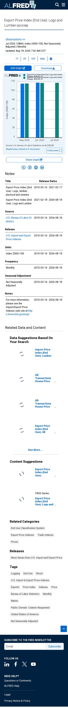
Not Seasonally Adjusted (24, 621)
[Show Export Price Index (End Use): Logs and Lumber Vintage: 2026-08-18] (45, 78)
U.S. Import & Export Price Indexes (30, 580)
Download (47, 68)
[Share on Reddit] (36, 167)
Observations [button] (14, 39)
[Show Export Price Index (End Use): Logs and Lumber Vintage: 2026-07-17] (45, 75)
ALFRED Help (11, 685)
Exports (15, 587)
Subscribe (54, 646)
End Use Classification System (27, 528)
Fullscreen (53, 150)
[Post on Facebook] (30, 167)
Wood (39, 573)
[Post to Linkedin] (42, 167)
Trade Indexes (45, 534)
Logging (15, 573)
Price (54, 587)
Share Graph (33, 159)
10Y (33, 58)
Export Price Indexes (22, 534)
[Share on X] (23, 167)
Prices (14, 541)
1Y (16, 58)
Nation (14, 600)
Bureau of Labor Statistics (25, 593)
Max (42, 58)
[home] (20, 5)
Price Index (29, 587)
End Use (28, 573)
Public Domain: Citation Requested (30, 607)
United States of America (25, 614)
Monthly (47, 593)
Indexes (43, 587)
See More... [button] (35, 449)
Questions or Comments (17, 680)
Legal (7, 694)
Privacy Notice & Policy (17, 700)
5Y (24, 58)
